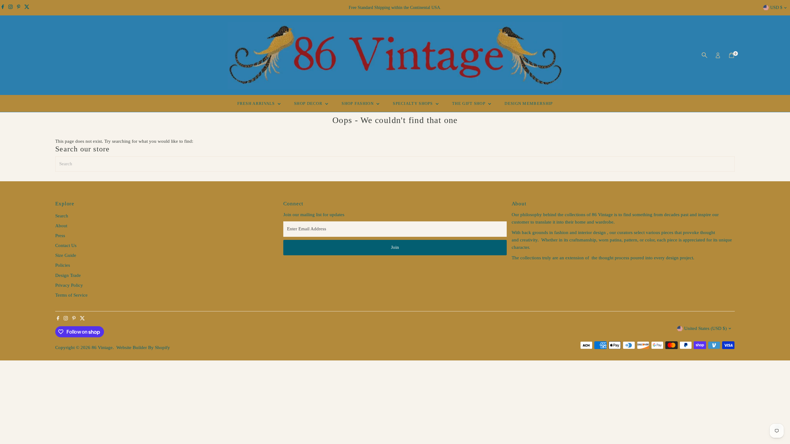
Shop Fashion (358, 103)
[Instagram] (10, 7)
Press (60, 235)
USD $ (776, 7)
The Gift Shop (469, 103)
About (61, 225)
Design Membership (529, 103)
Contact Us (66, 245)
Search (61, 215)
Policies (62, 265)
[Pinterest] (18, 7)
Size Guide (65, 255)
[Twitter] (27, 7)
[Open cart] (731, 55)
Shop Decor (309, 103)
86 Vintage (102, 347)
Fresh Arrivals (256, 103)
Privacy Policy (69, 285)
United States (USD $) (705, 328)
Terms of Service (71, 295)
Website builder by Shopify (143, 347)
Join (395, 247)
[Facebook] (3, 7)
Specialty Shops (413, 103)
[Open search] (704, 55)
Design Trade (68, 275)
